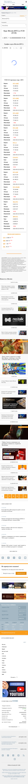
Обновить (13, 677)
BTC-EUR (15, 172)
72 (25, 496)
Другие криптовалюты (14, 234)
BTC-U (15, 142)
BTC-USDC (16, 98)
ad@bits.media (23, 749)
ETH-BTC (15, 157)
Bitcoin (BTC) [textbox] (5, 18)
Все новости (13, 551)
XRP (4, 243)
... (21, 496)
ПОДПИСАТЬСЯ (21, 573)
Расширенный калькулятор (8, 632)
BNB (4, 240)
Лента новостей (6, 503)
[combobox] (14, 18)
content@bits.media (22, 743)
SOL (4, 246)
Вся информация (13, 726)
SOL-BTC (15, 202)
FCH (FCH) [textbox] (5, 25)
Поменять (22, 15)
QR (23, 776)
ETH (4, 237)
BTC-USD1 (16, 113)
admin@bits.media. (16, 773)
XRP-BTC (15, 216)
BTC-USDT (16, 83)
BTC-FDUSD (16, 187)
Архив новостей (14, 778)
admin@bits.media (23, 736)
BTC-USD (15, 128)
